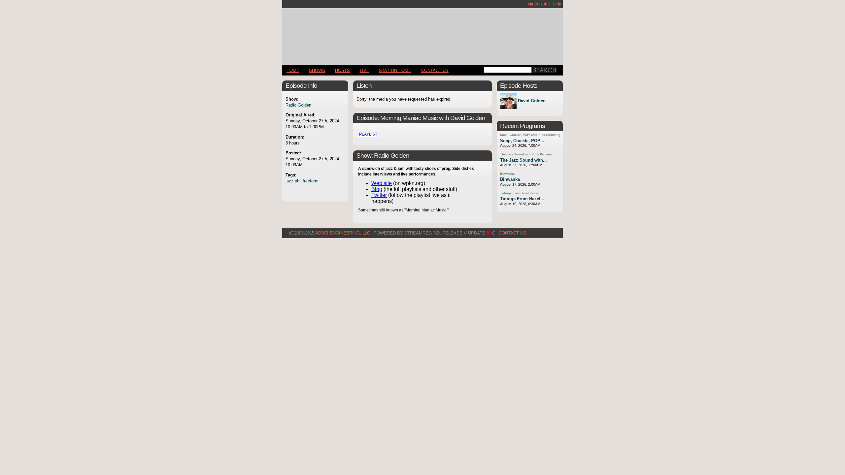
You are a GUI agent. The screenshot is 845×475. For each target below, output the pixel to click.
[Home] (422, 34)
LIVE (364, 70)
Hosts (342, 70)
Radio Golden (298, 105)
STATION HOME (395, 70)
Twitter (379, 195)
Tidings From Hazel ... (523, 198)
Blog (376, 189)
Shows (317, 70)
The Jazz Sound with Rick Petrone (526, 154)
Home (293, 70)
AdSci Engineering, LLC (342, 233)
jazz (289, 180)
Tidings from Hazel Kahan (519, 193)
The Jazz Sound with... (523, 160)
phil (298, 180)
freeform (311, 180)
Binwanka (507, 173)
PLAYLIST (367, 134)
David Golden (532, 101)
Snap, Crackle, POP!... (523, 140)
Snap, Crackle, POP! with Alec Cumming (530, 135)
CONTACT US (435, 70)
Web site (381, 183)
